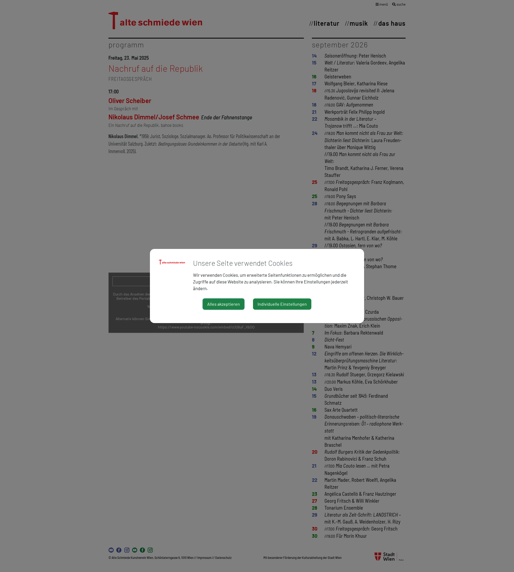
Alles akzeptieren (223, 303)
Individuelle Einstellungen (282, 303)
